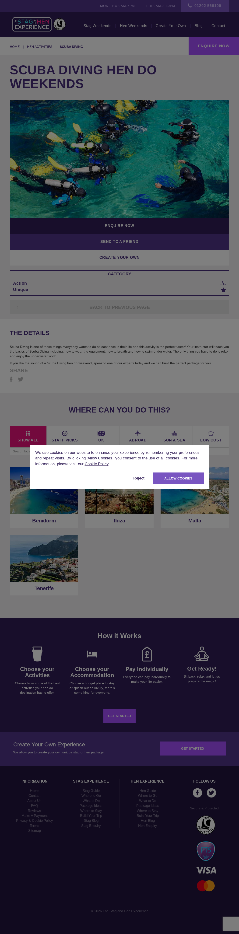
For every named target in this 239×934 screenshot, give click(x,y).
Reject (138, 478)
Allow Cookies (178, 478)
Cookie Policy (97, 464)
